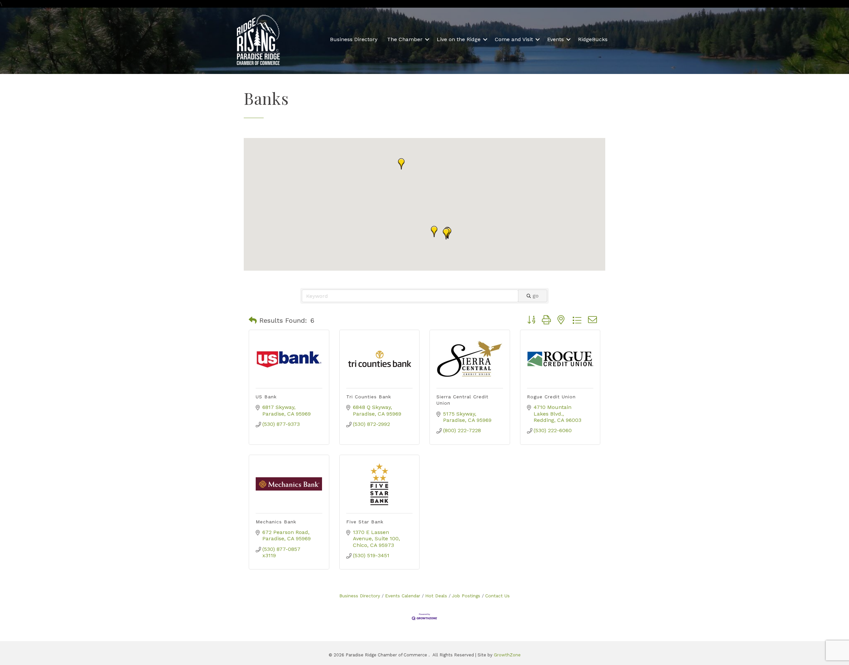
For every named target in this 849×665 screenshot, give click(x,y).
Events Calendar (402, 595)
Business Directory (353, 39)
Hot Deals (436, 595)
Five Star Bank (364, 521)
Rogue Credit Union (551, 396)
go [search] (536, 296)
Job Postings (466, 595)
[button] (446, 233)
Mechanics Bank (276, 521)
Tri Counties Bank (368, 396)
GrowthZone (507, 654)
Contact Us (497, 595)
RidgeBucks (593, 39)
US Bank (266, 396)
